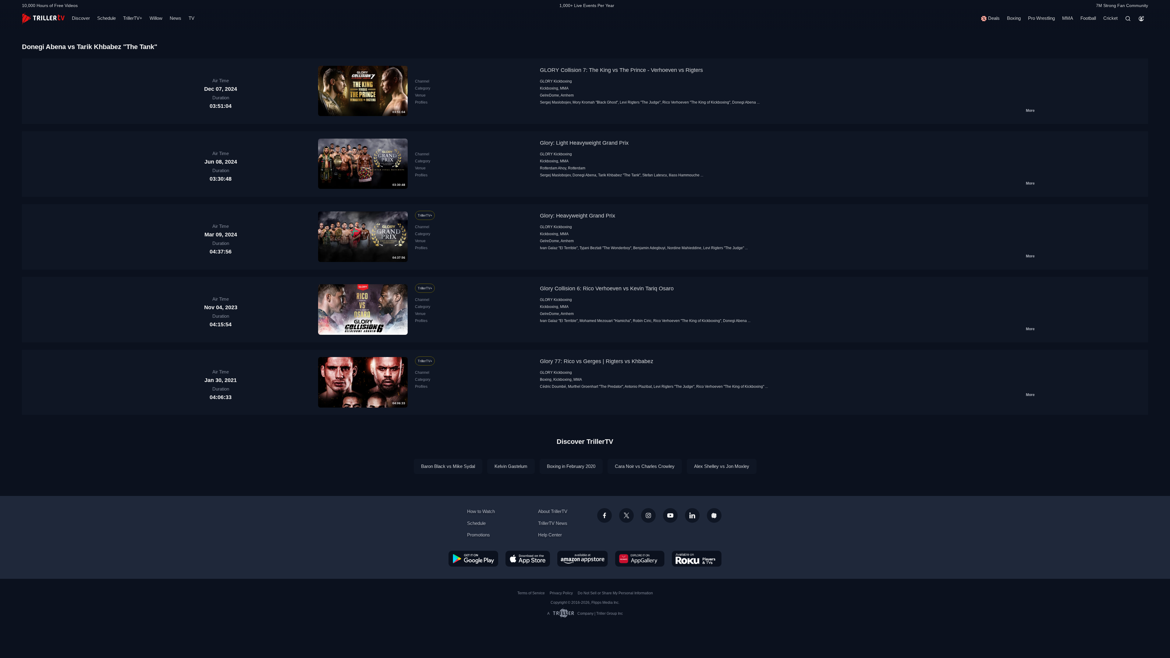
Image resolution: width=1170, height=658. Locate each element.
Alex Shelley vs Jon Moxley (721, 466)
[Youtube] (670, 515)
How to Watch (481, 511)
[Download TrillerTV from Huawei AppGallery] (640, 559)
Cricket (1110, 18)
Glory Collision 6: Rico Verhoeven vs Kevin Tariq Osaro (607, 288)
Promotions (478, 534)
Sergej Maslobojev (555, 102)
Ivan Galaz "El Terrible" (559, 248)
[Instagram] (648, 515)
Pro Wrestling (1041, 18)
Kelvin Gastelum (511, 466)
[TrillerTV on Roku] (697, 559)
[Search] (1128, 18)
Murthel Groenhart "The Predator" (595, 386)
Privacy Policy (561, 593)
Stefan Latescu (654, 175)
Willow (156, 18)
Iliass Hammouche (684, 175)
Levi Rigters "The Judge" (640, 102)
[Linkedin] (692, 515)
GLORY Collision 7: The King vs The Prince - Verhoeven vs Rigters (621, 70)
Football (1088, 18)
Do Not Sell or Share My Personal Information (615, 593)
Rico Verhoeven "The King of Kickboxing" (696, 102)
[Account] (1141, 18)
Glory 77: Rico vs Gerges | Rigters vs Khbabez (596, 361)
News (175, 18)
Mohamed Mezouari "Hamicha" (605, 321)
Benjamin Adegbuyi (649, 248)
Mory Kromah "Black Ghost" (595, 102)
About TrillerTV (552, 511)
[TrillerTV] (43, 18)
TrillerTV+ (132, 18)
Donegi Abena (744, 102)
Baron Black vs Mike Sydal (448, 466)
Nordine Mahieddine (684, 248)
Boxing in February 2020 (571, 466)
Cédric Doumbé (553, 386)
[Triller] (714, 515)
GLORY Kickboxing (556, 81)
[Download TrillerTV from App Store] (527, 559)
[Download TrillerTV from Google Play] (473, 559)
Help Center (550, 534)
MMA (1067, 18)
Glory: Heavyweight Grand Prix (577, 216)
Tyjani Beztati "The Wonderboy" (605, 248)
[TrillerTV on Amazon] (582, 559)
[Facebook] (604, 515)
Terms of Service (531, 593)
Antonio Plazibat (638, 386)
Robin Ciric (642, 321)
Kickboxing (549, 88)
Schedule (106, 18)
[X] (626, 515)
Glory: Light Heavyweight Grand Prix (584, 143)
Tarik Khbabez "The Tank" (619, 175)
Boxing (1014, 18)
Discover (81, 18)
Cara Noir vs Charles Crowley (645, 466)
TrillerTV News (552, 523)
